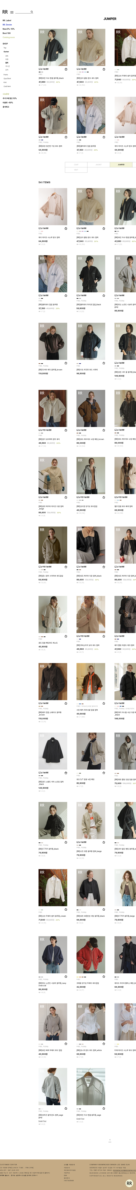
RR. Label (7, 20)
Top (5, 48)
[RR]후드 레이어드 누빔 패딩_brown (90, 439)
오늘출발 (6, 94)
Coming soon (9, 37)
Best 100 (6, 33)
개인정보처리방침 (70, 1170)
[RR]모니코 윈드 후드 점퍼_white (89, 1050)
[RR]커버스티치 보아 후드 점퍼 (87, 645)
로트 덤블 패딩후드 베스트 (48, 643)
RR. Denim (7, 25)
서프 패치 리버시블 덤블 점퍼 (87, 710)
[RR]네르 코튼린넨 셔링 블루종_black (90, 916)
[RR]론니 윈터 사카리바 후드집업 (51, 576)
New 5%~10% (9, 29)
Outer (6, 52)
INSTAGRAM (69, 1180)
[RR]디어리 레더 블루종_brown (50, 370)
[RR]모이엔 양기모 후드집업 (86, 506)
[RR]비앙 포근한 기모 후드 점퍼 (50, 146)
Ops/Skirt (7, 78)
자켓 (6, 59)
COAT (76, 165)
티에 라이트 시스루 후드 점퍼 (125, 1050)
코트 (6, 56)
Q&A (65, 1175)
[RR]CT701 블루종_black (49, 849)
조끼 (6, 70)
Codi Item (7, 86)
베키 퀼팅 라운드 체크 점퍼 (124, 645)
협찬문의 (67, 1178)
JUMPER (121, 165)
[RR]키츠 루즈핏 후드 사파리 (87, 370)
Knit (5, 82)
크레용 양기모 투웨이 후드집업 (87, 983)
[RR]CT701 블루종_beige (124, 916)
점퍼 (6, 63)
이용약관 (67, 1173)
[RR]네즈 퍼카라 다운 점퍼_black (88, 576)
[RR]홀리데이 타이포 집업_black (88, 304)
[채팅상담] (129, 1183)
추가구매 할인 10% (10, 98)
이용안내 (67, 1167)
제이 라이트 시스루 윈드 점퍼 (125, 146)
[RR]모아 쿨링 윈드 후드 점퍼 (87, 78)
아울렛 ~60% (8, 103)
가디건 (7, 66)
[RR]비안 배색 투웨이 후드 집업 (50, 1050)
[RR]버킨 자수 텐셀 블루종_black (51, 78)
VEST (76, 170)
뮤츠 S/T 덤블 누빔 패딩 (85, 779)
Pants (6, 75)
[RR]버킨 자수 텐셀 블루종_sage (88, 1115)
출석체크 (6, 107)
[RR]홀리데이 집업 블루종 (86, 146)
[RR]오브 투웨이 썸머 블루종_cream (52, 916)
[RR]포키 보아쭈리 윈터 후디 (49, 439)
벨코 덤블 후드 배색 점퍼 (123, 506)
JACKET (99, 165)
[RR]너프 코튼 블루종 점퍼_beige (89, 851)
